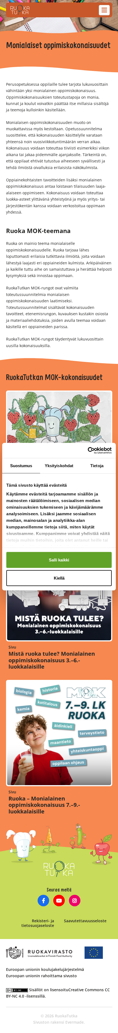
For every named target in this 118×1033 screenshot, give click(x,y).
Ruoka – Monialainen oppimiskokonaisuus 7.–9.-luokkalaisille (44, 805)
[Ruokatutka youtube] (59, 901)
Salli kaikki (59, 560)
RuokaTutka (20, 10)
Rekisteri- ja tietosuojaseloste (37, 923)
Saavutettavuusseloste (85, 920)
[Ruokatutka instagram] (74, 901)
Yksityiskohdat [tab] (59, 465)
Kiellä (59, 577)
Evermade (74, 1022)
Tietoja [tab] (96, 465)
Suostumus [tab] (21, 465)
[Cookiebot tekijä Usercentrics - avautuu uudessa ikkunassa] (88, 450)
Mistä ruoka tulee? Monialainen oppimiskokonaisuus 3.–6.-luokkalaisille (52, 660)
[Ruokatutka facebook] (43, 901)
